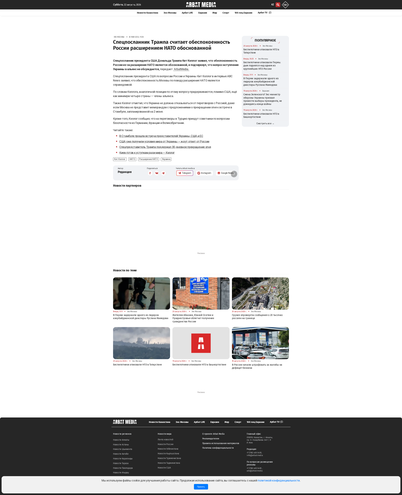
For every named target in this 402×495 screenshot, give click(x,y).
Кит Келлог (119, 159)
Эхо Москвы (170, 12)
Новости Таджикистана (169, 463)
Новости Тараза (121, 463)
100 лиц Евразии (244, 12)
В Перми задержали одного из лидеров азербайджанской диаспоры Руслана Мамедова (261, 81)
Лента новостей (165, 439)
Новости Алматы (121, 440)
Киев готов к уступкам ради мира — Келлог (147, 152)
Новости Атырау (121, 472)
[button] (234, 174)
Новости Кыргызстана (168, 453)
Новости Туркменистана (169, 458)
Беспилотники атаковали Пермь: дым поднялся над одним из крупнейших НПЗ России (262, 65)
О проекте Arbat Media (213, 434)
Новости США (164, 467)
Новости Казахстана (147, 12)
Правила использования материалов (220, 443)
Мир (214, 12)
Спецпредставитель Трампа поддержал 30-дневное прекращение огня (165, 147)
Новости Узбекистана (168, 449)
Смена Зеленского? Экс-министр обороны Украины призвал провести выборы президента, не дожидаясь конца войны (262, 99)
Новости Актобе (121, 454)
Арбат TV (263, 12)
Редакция (125, 172)
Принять (201, 487)
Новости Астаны (121, 444)
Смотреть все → (265, 123)
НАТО (132, 159)
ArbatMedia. (181, 69)
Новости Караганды (123, 458)
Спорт (226, 12)
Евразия (202, 12)
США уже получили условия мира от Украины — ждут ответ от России (164, 141)
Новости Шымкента (122, 449)
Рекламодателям (210, 438)
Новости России (165, 444)
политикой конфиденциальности (279, 480)
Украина (166, 159)
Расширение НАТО (148, 159)
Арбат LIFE (187, 12)
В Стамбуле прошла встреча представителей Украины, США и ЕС (161, 136)
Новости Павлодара (123, 468)
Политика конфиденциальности (218, 448)
